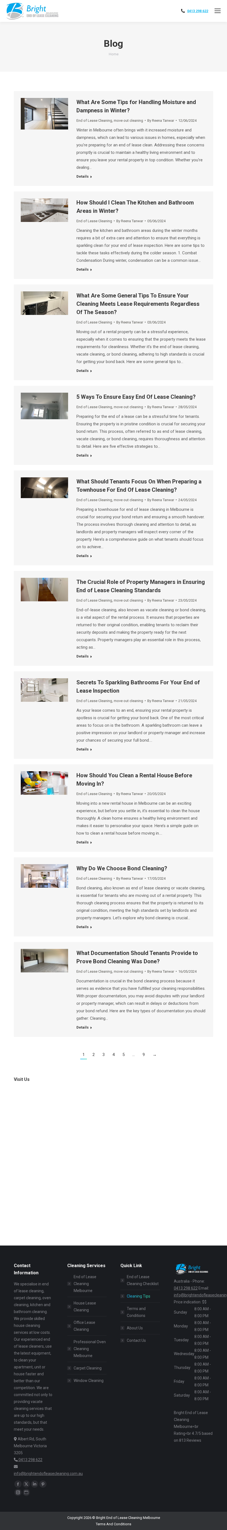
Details (82, 176)
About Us (135, 1328)
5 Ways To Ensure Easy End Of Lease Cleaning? (136, 396)
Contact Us (136, 1340)
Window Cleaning (89, 1380)
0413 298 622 (197, 11)
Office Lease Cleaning (84, 1326)
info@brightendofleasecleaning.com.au (48, 1473)
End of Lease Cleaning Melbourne (85, 1284)
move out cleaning (128, 120)
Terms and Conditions (136, 1312)
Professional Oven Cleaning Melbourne (90, 1349)
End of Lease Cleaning (94, 120)
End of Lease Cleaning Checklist (143, 1280)
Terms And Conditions (113, 1524)
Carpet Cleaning (88, 1368)
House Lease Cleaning (85, 1306)
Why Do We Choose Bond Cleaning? (121, 868)
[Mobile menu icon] (217, 11)
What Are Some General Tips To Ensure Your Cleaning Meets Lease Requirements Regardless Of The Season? (138, 303)
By (160, 120)
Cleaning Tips (138, 1296)
